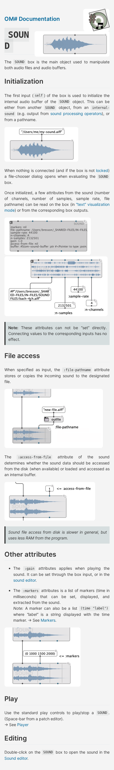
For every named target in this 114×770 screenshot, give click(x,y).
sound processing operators (76, 113)
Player (22, 724)
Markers (48, 620)
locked (102, 170)
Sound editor (15, 758)
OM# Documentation (32, 19)
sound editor (24, 580)
